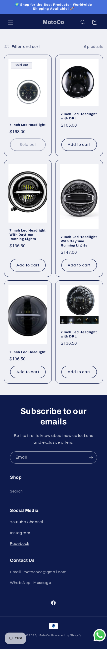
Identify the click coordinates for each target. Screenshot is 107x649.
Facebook (19, 544)
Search (16, 491)
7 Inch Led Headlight (27, 125)
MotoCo (45, 635)
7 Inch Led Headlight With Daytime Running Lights (27, 235)
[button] (10, 22)
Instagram (20, 533)
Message (42, 583)
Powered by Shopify (66, 635)
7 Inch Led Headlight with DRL (79, 116)
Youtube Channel (26, 522)
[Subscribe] (91, 457)
